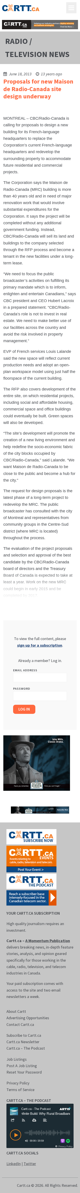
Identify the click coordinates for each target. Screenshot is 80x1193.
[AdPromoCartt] (31, 897)
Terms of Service (20, 1089)
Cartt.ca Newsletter (22, 1041)
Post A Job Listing (21, 1065)
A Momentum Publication (47, 940)
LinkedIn (13, 1163)
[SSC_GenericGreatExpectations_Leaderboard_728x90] (40, 809)
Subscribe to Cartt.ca (23, 1035)
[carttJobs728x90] (40, 24)
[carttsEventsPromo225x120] (31, 858)
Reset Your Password (24, 1072)
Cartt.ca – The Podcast (25, 1048)
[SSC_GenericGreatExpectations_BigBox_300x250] (36, 762)
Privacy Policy (17, 1083)
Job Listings (16, 1059)
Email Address (25, 670)
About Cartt (16, 1011)
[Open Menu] (71, 7)
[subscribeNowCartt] (31, 836)
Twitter (30, 1163)
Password (21, 689)
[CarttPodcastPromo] (31, 880)
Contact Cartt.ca (20, 1024)
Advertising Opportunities (27, 1017)
